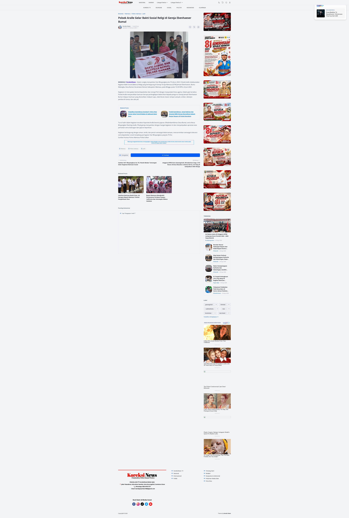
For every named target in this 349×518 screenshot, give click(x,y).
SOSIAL (169, 7)
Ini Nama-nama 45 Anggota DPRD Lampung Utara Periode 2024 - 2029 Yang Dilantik (216, 236)
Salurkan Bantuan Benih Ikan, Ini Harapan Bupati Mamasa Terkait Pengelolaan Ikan (129, 197)
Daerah (216, 251)
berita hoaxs (217, 293)
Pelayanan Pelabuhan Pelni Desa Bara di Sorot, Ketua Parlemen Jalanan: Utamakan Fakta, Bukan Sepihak (220, 291)
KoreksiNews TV (178, 471)
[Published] (138, 28)
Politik (175, 478)
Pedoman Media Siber (212, 478)
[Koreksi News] (125, 2)
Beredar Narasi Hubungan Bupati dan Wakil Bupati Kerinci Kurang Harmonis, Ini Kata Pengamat (220, 248)
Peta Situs (209, 481)
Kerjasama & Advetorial (213, 476)
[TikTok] (142, 504)
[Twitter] (146, 504)
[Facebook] (134, 504)
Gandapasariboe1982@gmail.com (145, 489)
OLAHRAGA (202, 7)
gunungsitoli (208, 304)
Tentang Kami (210, 471)
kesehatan (208, 313)
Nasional (176, 473)
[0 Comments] (190, 27)
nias (223, 309)
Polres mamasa (134, 148)
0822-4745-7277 (146, 486)
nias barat (222, 313)
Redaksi (208, 473)
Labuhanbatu (209, 309)
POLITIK (179, 7)
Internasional (177, 476)
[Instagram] (138, 504)
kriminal (223, 304)
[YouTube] (150, 504)
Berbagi (166, 155)
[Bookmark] (198, 27)
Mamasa (123, 148)
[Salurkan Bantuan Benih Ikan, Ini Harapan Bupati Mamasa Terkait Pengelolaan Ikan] (131, 192)
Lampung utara (210, 240)
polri (144, 148)
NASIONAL (142, 2)
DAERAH (151, 2)
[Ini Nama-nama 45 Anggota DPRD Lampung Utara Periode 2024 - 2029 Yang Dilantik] (217, 232)
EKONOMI (159, 7)
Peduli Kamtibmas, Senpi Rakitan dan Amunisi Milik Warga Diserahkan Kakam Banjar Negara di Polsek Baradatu (182, 114)
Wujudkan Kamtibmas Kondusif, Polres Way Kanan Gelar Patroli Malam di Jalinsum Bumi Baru (142, 114)
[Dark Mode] (219, 3)
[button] (123, 155)
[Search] (226, 3)
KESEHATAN (190, 7)
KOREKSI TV (147, 7)
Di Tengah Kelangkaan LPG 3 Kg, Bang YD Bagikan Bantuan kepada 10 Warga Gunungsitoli (220, 280)
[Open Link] (230, 3)
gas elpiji (216, 283)
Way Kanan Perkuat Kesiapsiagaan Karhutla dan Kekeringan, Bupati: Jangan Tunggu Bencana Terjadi (221, 259)
